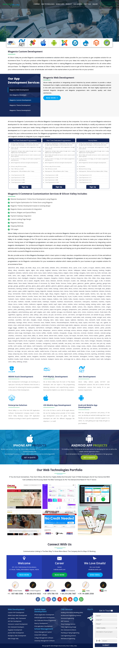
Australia (23, 356)
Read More (51, 98)
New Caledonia (66, 307)
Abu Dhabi (28, 268)
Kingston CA (64, 294)
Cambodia (43, 275)
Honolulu (56, 338)
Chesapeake (63, 333)
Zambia (23, 330)
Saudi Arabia (76, 317)
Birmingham (83, 356)
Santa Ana (31, 351)
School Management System (43, 632)
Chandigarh (25, 278)
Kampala (49, 291)
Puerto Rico (29, 349)
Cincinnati (83, 333)
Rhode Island (103, 312)
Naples (109, 304)
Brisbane (26, 359)
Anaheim (60, 330)
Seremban (11, 320)
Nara (9, 307)
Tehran (25, 322)
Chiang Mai (79, 278)
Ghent (43, 286)
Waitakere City (22, 328)
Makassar (29, 299)
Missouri (25, 343)
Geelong (99, 283)
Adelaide (52, 268)
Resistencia (90, 312)
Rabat (48, 312)
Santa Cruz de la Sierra (15, 317)
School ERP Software (40, 635)
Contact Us (26, 34)
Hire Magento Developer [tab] (18, 95)
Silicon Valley (69, 646)
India (80, 288)
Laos (98, 294)
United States (47, 354)
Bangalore (35, 356)
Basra (40, 273)
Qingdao (39, 312)
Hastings (55, 288)
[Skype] (75, 599)
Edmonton (90, 281)
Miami (87, 341)
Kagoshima (31, 291)
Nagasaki (39, 304)
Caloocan (36, 275)
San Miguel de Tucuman (83, 315)
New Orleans (85, 343)
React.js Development (41, 623)
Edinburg (19, 362)
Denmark (59, 281)
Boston (38, 333)
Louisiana (52, 341)
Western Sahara (82, 328)
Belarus (60, 273)
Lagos (77, 294)
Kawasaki (81, 291)
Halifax (100, 286)
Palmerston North (37, 309)
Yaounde (108, 328)
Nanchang (81, 304)
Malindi (65, 299)
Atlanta (91, 330)
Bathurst (50, 273)
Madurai (108, 296)
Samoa (45, 315)
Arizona (73, 330)
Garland (101, 335)
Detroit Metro (53, 335)
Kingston (57, 294)
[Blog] (64, 599)
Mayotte (108, 302)
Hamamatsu (11, 288)
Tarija (109, 320)
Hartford (33, 338)
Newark (108, 343)
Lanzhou (93, 294)
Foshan (69, 283)
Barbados (19, 273)
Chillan (94, 278)
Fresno (86, 335)
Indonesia (91, 288)
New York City (101, 343)
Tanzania (103, 320)
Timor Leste (92, 322)
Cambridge (50, 275)
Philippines (14, 312)
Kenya (10, 294)
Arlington (85, 330)
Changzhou (54, 278)
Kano (61, 291)
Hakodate (94, 286)
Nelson (34, 307)
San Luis (65, 315)
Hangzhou (40, 288)
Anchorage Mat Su (69, 359)
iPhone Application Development (44, 615)
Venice (102, 325)
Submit (106, 645)
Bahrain (70, 270)
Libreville (49, 296)
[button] (9, 21)
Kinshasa (71, 294)
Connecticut (18, 335)
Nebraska (28, 307)
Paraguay (65, 309)
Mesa (82, 341)
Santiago (38, 317)
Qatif (35, 312)
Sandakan (108, 315)
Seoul (104, 317)
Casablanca (96, 275)
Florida (58, 283)
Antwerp (108, 354)
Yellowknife (11, 330)
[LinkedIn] (54, 599)
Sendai (94, 317)
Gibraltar (48, 286)
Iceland (61, 288)
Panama (46, 309)
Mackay (93, 296)
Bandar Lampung (92, 270)
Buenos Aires (59, 359)
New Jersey (68, 343)
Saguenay (19, 315)
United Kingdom (35, 325)
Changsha (40, 278)
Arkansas (79, 330)
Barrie (35, 273)
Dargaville (37, 281)
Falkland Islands (12, 283)
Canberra (62, 275)
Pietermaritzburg (24, 312)
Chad (19, 278)
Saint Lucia (26, 315)
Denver (41, 335)
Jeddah (24, 291)
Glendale (108, 335)
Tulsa (40, 354)
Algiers (33, 270)
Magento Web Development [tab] (19, 90)
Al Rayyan (91, 268)
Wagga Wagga (12, 328)
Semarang (88, 317)
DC (37, 335)
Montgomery (47, 343)
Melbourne (32, 304)
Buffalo (44, 333)
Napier (104, 304)
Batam (45, 273)
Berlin (99, 273)
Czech (10, 362)
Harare (46, 288)
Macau (80, 296)
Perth (99, 309)
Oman (103, 307)
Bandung (101, 270)
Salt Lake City (85, 349)
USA (56, 354)
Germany (28, 286)
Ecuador (73, 281)
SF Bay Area (53, 351)
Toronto (30, 354)
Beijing (55, 273)
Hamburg (19, 288)
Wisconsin (87, 354)
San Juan (50, 315)
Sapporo (62, 317)
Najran (60, 304)
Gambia (87, 283)
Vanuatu (90, 325)
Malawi (44, 299)
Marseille (27, 302)
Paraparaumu (73, 309)
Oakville (74, 307)
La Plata (75, 296)
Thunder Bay (73, 322)
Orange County (80, 346)
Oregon (108, 307)
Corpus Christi (27, 335)
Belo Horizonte (74, 356)
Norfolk (10, 346)
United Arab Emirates (23, 325)
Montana (39, 343)
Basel (98, 359)
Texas (42, 322)
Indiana (85, 288)
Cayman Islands (106, 275)
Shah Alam (26, 320)
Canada (56, 275)
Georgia (10, 286)
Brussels (37, 359)
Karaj (70, 291)
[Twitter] (43, 599)
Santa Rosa (32, 317)
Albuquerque (47, 330)
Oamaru (80, 307)
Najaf (55, 304)
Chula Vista (76, 333)
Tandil (98, 320)
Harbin (50, 288)
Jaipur (9, 291)
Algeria (28, 270)
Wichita (75, 354)
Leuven (36, 296)
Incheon (75, 288)
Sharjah (39, 320)
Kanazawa (56, 291)
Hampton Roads (25, 338)
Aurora (96, 330)
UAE (101, 322)
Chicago (70, 333)
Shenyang (46, 320)
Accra (38, 268)
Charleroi (61, 278)
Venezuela (97, 325)
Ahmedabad (64, 268)
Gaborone (80, 283)
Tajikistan (73, 320)
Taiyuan (67, 320)
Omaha (73, 346)
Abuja (34, 268)
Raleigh (36, 349)
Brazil (21, 359)
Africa (57, 268)
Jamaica (14, 291)
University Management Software (44, 641)
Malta (70, 299)
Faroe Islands (23, 283)
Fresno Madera (93, 335)
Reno (50, 349)
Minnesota (11, 343)
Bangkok (108, 270)
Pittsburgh (11, 349)
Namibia (70, 304)
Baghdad (48, 270)
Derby (14, 362)
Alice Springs (40, 270)
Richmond (56, 349)
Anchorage (67, 330)
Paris (79, 309)
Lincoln (25, 341)
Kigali (46, 294)
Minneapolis (107, 341)
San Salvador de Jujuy (97, 315)
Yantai (102, 328)
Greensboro (11, 338)
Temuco (30, 322)
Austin (101, 330)
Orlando (88, 346)
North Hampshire (37, 346)
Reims (79, 312)
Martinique (46, 302)
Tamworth (92, 320)
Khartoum (35, 294)
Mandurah (97, 299)
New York (93, 343)
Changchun (32, 278)
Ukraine (10, 325)
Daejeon (108, 278)
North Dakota (27, 346)
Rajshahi (53, 312)
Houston (62, 338)
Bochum (91, 356)
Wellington (57, 328)
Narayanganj (15, 307)
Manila (103, 299)
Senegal (99, 317)
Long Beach (31, 341)
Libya (54, 296)
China (98, 278)
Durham (60, 335)
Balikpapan (77, 270)
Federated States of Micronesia (37, 283)
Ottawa (94, 346)
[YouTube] (70, 599)
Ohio (85, 307)
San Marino (71, 315)
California (29, 275)
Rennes (84, 312)
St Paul (93, 351)
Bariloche (25, 273)
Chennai (73, 278)
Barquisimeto (51, 356)
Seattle (37, 351)
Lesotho (30, 296)
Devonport (66, 281)
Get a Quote (30, 457)
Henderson (45, 338)
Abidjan (22, 268)
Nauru (22, 307)
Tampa (10, 354)
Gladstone (61, 286)
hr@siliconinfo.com (59, 569)
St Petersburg (100, 351)
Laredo (106, 338)
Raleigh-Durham (43, 349)
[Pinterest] (59, 599)
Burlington (107, 359)
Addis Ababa (45, 268)
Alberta (78, 359)
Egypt (96, 281)
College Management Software (43, 638)
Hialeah (51, 338)
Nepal (38, 307)
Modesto (32, 343)
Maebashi (11, 299)
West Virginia (72, 328)
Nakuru (65, 304)
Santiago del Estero (48, 317)
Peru (103, 309)
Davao (47, 281)
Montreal (54, 343)
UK (110, 322)
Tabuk (56, 320)
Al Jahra (85, 268)
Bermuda (104, 273)
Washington (48, 328)
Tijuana (85, 322)
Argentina (11, 356)
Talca (86, 320)
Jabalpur (108, 288)
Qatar (31, 312)
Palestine (28, 309)
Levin (40, 296)
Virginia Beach (68, 354)
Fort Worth (80, 335)
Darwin (43, 281)
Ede (78, 281)
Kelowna (101, 291)
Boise (33, 333)
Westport (90, 328)
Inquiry (95, 4)
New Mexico (76, 343)
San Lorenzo (58, 315)
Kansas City (100, 338)
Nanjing (87, 304)
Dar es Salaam (28, 281)
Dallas (34, 335)
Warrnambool (40, 328)
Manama (81, 299)
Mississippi (19, 343)
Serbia (109, 317)
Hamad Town (107, 286)
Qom (44, 312)
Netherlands (45, 307)
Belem (66, 356)
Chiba (85, 278)
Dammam (20, 281)
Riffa (109, 312)
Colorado (96, 333)
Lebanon (24, 296)
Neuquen (52, 307)
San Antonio (93, 349)
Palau (15, 309)
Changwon (47, 278)
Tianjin (80, 322)
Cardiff (76, 275)
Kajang (37, 291)
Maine (17, 299)
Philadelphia (101, 346)
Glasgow (67, 286)
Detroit (46, 335)
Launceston (11, 296)
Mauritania (94, 302)
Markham (21, 302)
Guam (18, 338)
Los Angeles (39, 341)
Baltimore (11, 333)
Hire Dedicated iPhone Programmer (45, 620)
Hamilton (25, 288)
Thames (53, 322)
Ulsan (15, 325)
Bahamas (54, 270)
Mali (61, 299)
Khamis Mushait (26, 294)
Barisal (31, 273)
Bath (102, 359)
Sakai (31, 315)
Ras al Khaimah (67, 312)
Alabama (97, 268)
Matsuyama (86, 302)
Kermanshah (16, 294)
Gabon (74, 283)
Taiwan (62, 320)
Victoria (60, 354)
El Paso (66, 335)
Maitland (22, 299)
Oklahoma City (65, 346)
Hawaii (39, 338)
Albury (15, 270)
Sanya (57, 317)
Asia (87, 359)
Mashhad (60, 302)
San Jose (24, 351)
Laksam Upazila (84, 294)
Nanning (93, 304)
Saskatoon (69, 317)
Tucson (36, 354)
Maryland (53, 302)
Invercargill (98, 288)
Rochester (69, 349)
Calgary (23, 275)
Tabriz (52, 320)
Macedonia (87, 296)
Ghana (34, 286)
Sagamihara (11, 315)
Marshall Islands (36, 302)
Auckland (92, 359)
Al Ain (80, 268)
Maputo (108, 299)
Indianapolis (77, 338)
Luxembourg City (62, 296)
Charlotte (55, 333)
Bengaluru (83, 273)
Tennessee (37, 322)
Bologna (108, 356)
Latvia (109, 294)
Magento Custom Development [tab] (20, 100)
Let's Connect (107, 4)
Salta (40, 315)
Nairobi (51, 304)
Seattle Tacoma (44, 351)
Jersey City (93, 338)
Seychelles (18, 320)
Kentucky (108, 291)
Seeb (82, 317)
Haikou (85, 286)
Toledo (25, 354)
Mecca (15, 304)
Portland (22, 349)
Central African (12, 278)
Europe (25, 362)
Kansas (66, 291)
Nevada (58, 307)
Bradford (10, 359)
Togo (97, 322)
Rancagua (59, 312)
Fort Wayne (72, 335)
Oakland (57, 346)
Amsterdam (101, 354)
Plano (17, 349)
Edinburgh (83, 281)
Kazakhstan (94, 291)
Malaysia (49, 299)
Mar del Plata (12, 302)
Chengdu (67, 278)
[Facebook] (38, 599)
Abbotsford (11, 268)
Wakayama (31, 328)
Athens (17, 356)
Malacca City (36, 299)
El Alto (101, 281)
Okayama (90, 307)
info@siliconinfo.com (95, 569)
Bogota (97, 356)
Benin (88, 273)
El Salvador (107, 281)
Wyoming (94, 354)
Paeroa (10, 309)
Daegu (103, 278)
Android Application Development (44, 617)
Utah (53, 354)
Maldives (55, 299)
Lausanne (18, 296)
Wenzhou (64, 328)
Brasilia (16, 359)
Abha (17, 268)
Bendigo (76, 273)
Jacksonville (85, 338)
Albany (10, 270)
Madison (70, 341)
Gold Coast (73, 286)
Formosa (63, 283)
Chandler (49, 333)
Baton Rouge (18, 333)
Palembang (21, 309)
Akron (40, 330)
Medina (26, 304)
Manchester (89, 299)
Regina (75, 312)
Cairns (14, 275)
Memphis (77, 341)
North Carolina (17, 346)
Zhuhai (36, 330)
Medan (20, 304)
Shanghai (33, 320)
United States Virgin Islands (65, 325)
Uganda (106, 322)
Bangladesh (11, 273)
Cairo (18, 275)
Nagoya (45, 304)
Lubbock (64, 341)
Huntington (69, 338)
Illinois (70, 288)
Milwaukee (99, 341)
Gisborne (54, 286)
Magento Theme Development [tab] (20, 105)
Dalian (14, 281)
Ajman (75, 268)
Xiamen (97, 328)
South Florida (81, 351)
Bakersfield (107, 330)
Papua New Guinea (55, 309)
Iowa (103, 288)
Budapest (51, 359)
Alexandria (21, 270)
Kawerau (87, 291)
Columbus (11, 335)
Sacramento (76, 349)
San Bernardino (103, 349)
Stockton (108, 351)
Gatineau (92, 283)
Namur (76, 304)
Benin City (93, 273)
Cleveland (90, 333)
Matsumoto (77, 302)
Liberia (44, 296)
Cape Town (69, 275)
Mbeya (10, 304)
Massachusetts (68, 302)
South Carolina (62, 351)
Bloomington (27, 333)
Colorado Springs (105, 333)
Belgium (66, 273)
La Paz (70, 296)
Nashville (60, 343)
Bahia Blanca (63, 270)
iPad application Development (43, 626)
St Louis (88, 351)
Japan (20, 291)
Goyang (80, 286)
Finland (53, 283)
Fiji (49, 283)
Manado (75, 299)
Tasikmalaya (11, 322)
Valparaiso (77, 325)
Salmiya (36, 315)
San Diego (17, 351)
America (54, 330)
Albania (108, 268)
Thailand (47, 322)
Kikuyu (51, 294)
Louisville (58, 341)
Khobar (42, 294)
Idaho (66, 288)
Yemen (18, 330)
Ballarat (84, 270)
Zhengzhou (29, 330)
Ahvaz (70, 268)
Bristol (32, 359)
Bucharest (44, 359)
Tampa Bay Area (17, 354)
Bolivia (102, 356)
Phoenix (108, 346)
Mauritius (101, 302)
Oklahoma (97, 307)
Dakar (9, 281)
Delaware (53, 281)
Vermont (108, 325)
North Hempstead (49, 346)
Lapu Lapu (103, 294)
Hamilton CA (32, 288)
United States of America (48, 325)
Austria (29, 356)
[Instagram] (48, 599)
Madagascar (100, 296)
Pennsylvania (93, 309)
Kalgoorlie (43, 291)
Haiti (89, 286)
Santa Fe (25, 317)
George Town (107, 283)
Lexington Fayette (17, 341)
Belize (71, 273)
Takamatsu (80, 320)
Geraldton (22, 286)
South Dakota (72, 351)
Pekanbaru (85, 309)
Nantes (99, 304)
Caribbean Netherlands (85, 275)
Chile (89, 278)
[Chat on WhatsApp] (81, 599)
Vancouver (84, 325)
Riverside (62, 349)
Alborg (83, 359)
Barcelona (43, 356)
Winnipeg (80, 354)
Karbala (75, 291)
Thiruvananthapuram (63, 322)
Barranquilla (59, 356)
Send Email (95, 575)
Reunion (96, 312)
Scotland (46, 341)
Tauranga (19, 322)
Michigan (92, 341)
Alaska (103, 268)
